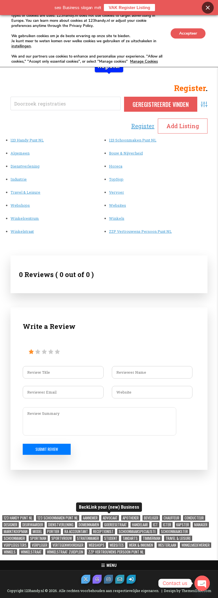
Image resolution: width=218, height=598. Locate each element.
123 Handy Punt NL (27, 140)
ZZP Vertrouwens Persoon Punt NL (140, 231)
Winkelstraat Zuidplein (65, 552)
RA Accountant (76, 531)
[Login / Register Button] (131, 579)
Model (37, 531)
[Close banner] (208, 8)
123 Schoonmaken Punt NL (132, 140)
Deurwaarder (32, 524)
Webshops (20, 205)
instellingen (21, 46)
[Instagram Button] (108, 579)
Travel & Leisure (25, 192)
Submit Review (46, 449)
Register (142, 126)
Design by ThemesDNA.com (187, 590)
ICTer (167, 524)
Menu (111, 565)
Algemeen (20, 153)
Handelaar (140, 524)
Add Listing (182, 126)
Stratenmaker (88, 538)
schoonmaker (14, 538)
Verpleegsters (15, 545)
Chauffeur (171, 518)
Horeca (115, 166)
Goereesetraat (115, 524)
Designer (10, 524)
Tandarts (130, 538)
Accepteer (188, 33)
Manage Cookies (144, 61)
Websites (117, 205)
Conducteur (194, 518)
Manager (200, 524)
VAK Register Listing (129, 7)
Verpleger (39, 545)
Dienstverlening (25, 166)
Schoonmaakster (174, 531)
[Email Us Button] (119, 579)
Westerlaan (167, 545)
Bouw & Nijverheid (126, 153)
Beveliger (151, 518)
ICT (155, 524)
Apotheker (131, 518)
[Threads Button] (97, 579)
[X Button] (85, 579)
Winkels (116, 218)
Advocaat (110, 518)
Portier (53, 531)
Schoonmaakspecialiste (137, 531)
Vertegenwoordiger (68, 545)
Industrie (19, 179)
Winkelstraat (22, 231)
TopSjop (116, 179)
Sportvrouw (61, 538)
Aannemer (90, 518)
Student (111, 538)
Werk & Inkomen (141, 545)
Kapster (182, 524)
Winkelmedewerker (195, 545)
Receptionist (103, 531)
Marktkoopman (16, 531)
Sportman (38, 538)
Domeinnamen (89, 524)
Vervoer (116, 192)
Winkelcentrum (25, 218)
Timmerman (151, 538)
